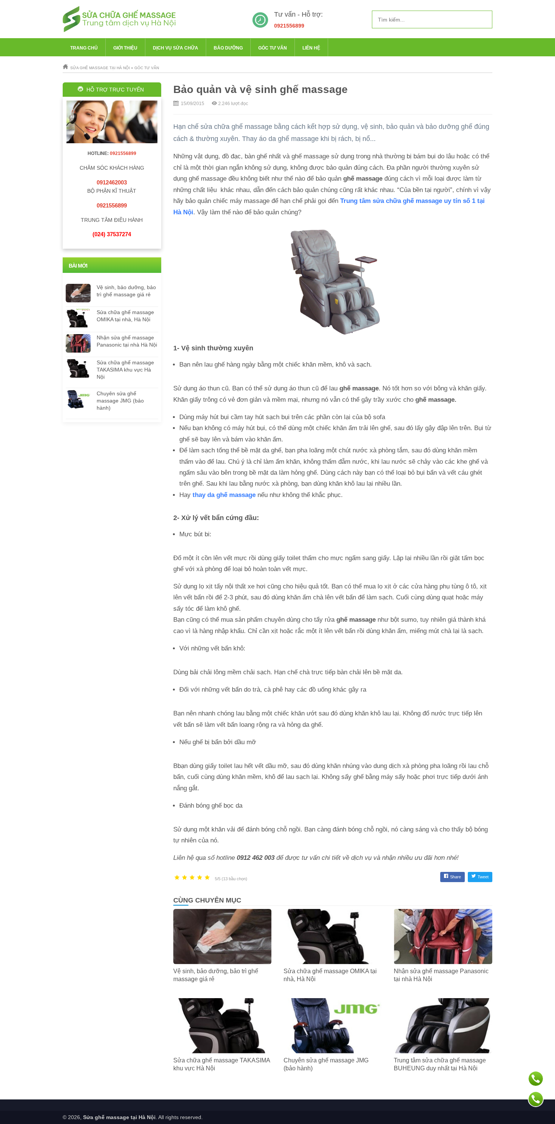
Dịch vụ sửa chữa (175, 48)
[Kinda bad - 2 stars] (184, 878)
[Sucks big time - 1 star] (177, 878)
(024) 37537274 (111, 234)
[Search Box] (484, 19)
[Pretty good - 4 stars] (200, 878)
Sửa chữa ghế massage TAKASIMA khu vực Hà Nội (125, 369)
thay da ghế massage (224, 495)
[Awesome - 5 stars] (207, 878)
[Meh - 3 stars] (192, 878)
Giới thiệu (125, 48)
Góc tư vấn (272, 48)
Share (455, 877)
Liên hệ (311, 48)
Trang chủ (84, 48)
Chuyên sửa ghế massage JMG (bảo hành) (120, 400)
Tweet (483, 877)
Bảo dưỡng (228, 48)
